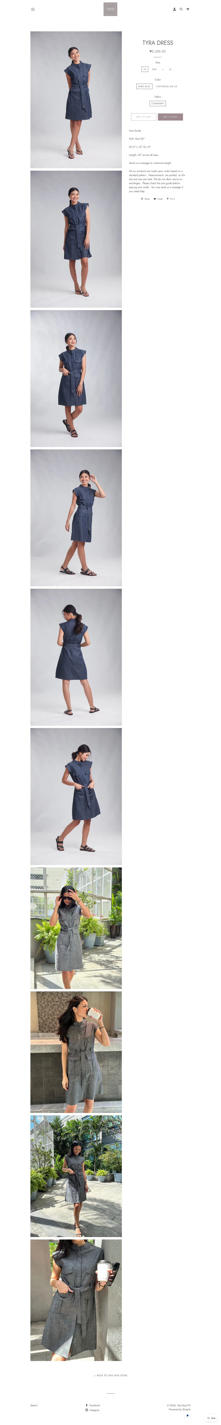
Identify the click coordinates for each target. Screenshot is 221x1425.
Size (158, 62)
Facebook (94, 1405)
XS (145, 69)
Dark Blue (144, 86)
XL (170, 69)
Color (158, 79)
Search (34, 1405)
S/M (154, 69)
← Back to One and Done (110, 1375)
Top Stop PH (184, 1405)
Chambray (158, 103)
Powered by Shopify (180, 1409)
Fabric (158, 97)
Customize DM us (166, 86)
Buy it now (170, 116)
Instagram (94, 1410)
